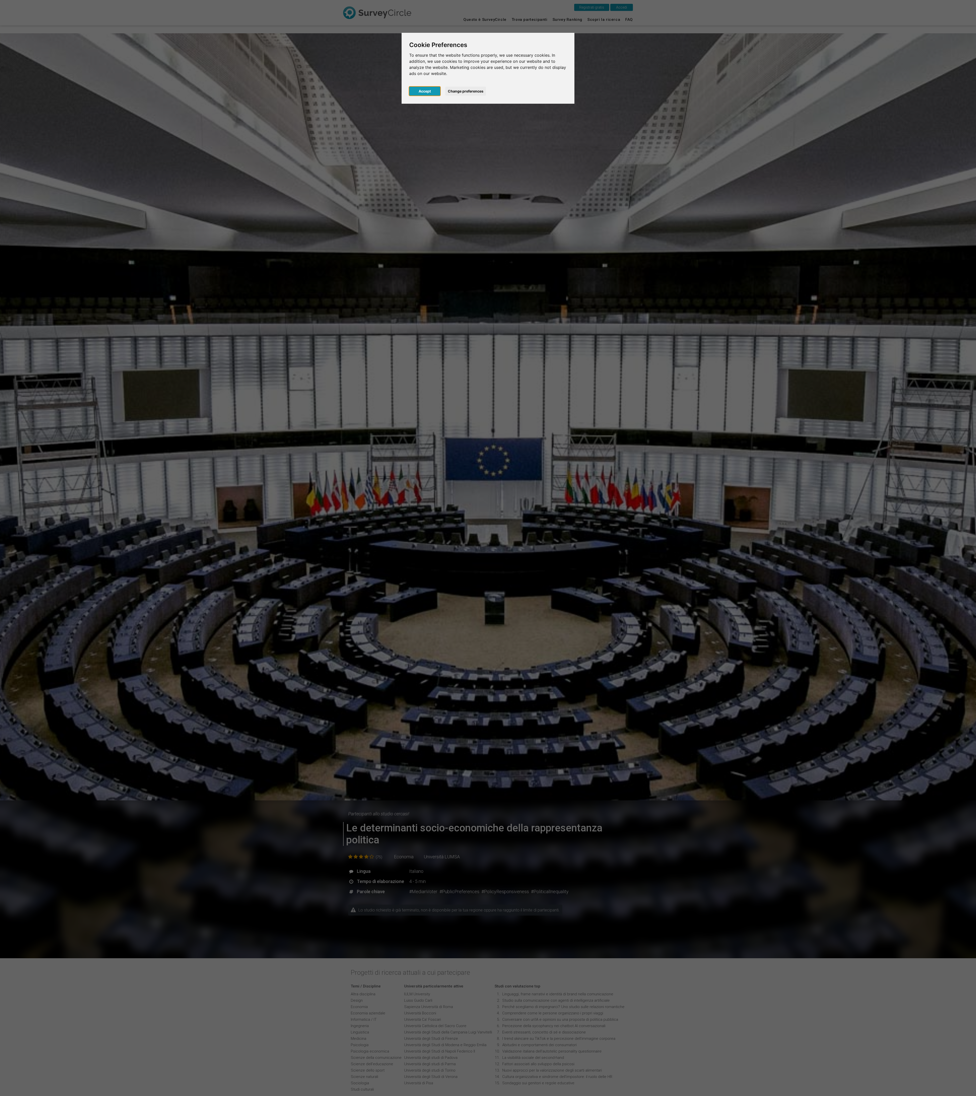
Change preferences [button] (465, 91)
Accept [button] (425, 91)
